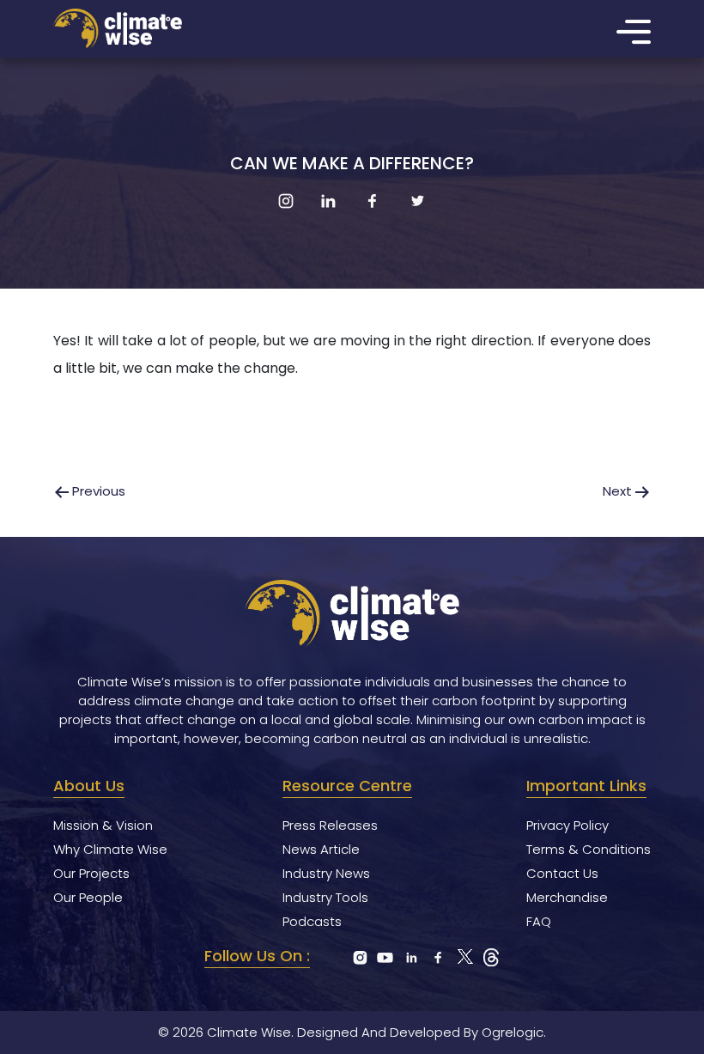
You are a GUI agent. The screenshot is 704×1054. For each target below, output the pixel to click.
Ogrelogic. (514, 1032)
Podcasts (312, 921)
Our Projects (91, 873)
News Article (321, 849)
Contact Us (562, 873)
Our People (88, 897)
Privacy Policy (567, 825)
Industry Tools (325, 897)
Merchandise (567, 897)
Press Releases (330, 825)
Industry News (326, 873)
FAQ (538, 921)
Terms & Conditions (588, 849)
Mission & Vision (103, 825)
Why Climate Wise (110, 849)
